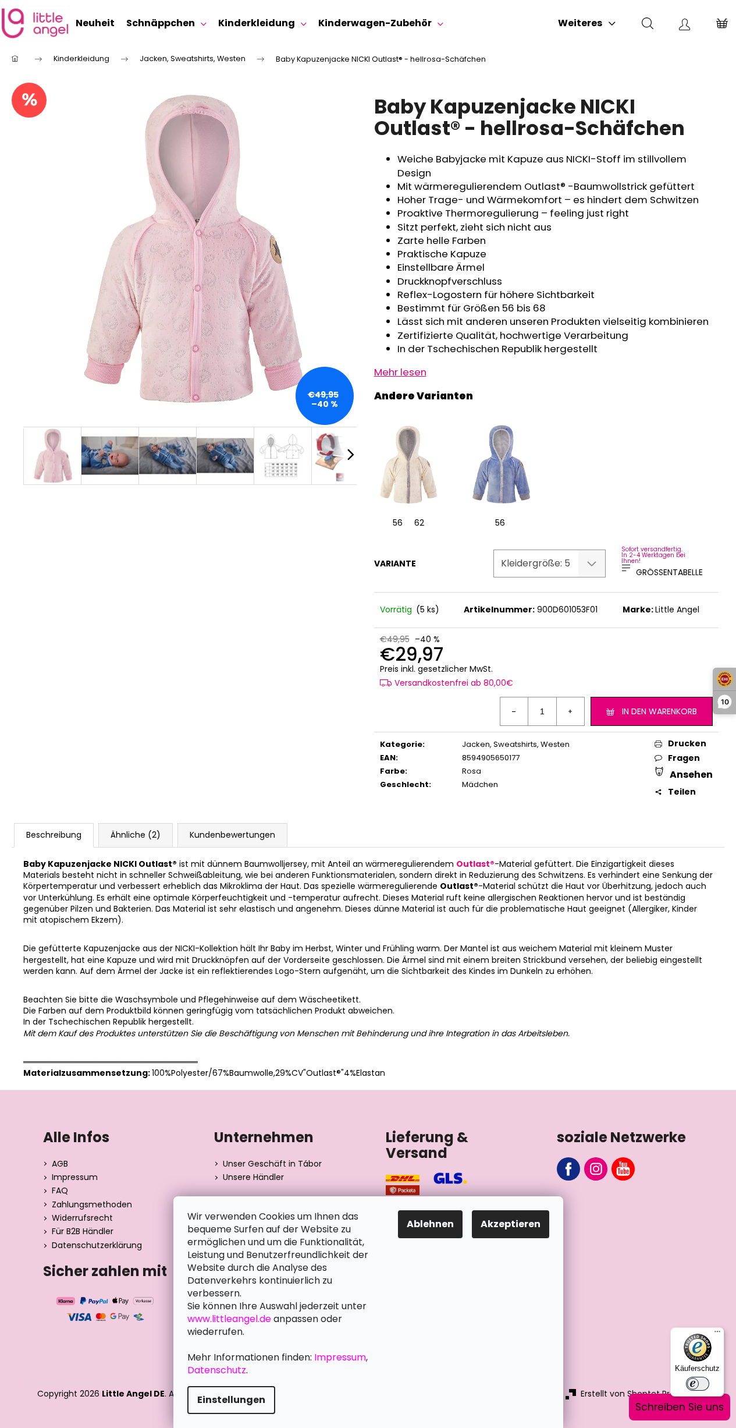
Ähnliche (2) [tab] (136, 835)
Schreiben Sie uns (679, 1407)
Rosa (471, 771)
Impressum (75, 1177)
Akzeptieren (511, 1224)
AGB (60, 1164)
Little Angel (677, 609)
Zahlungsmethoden (92, 1204)
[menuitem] (95, 23)
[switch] (697, 1384)
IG (595, 1169)
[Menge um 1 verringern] (514, 711)
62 (419, 523)
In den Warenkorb (659, 711)
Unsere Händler (253, 1177)
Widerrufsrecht (82, 1218)
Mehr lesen (400, 372)
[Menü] (717, 1334)
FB (568, 1169)
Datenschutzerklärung (97, 1245)
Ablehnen (430, 1224)
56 (398, 523)
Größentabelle (669, 572)
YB (623, 1169)
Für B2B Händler (82, 1231)
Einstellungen (231, 1399)
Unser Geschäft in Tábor (272, 1164)
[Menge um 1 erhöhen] (570, 711)
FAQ (60, 1190)
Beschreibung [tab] (53, 835)
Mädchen (480, 784)
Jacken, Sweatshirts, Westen (516, 744)
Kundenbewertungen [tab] (232, 835)
